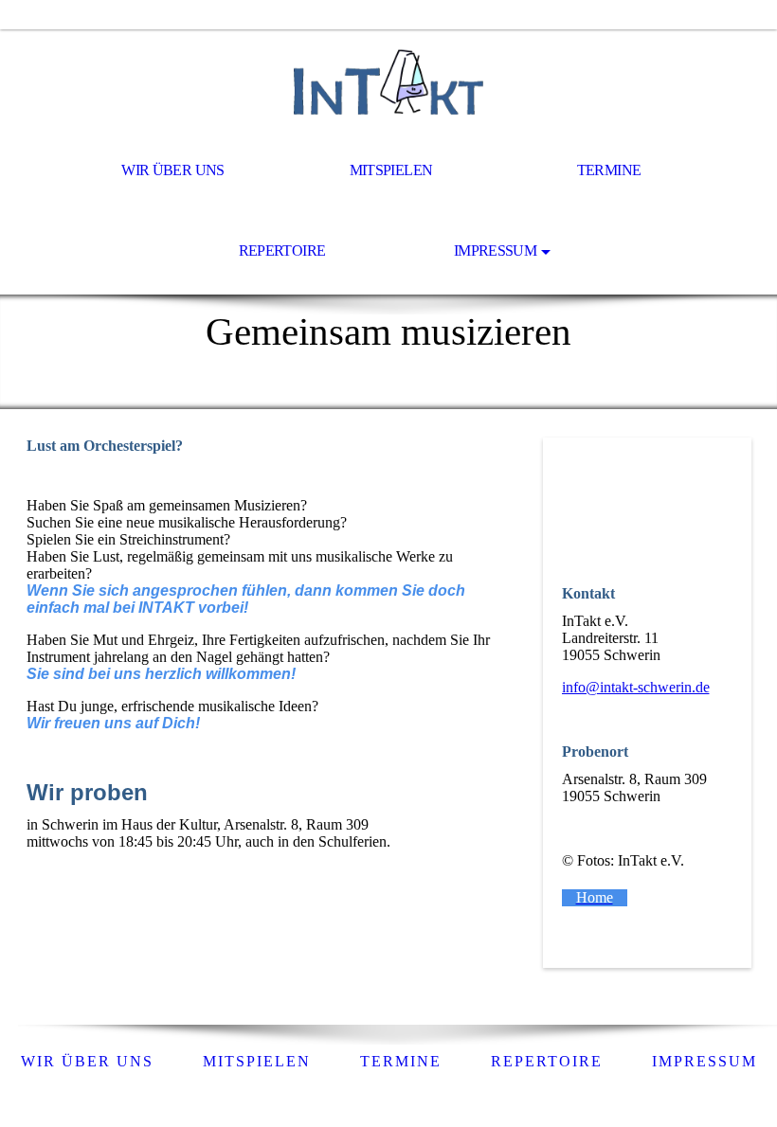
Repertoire (282, 250)
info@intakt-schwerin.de (636, 687)
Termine (609, 170)
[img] (388, 81)
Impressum (495, 250)
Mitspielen (391, 170)
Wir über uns (172, 170)
